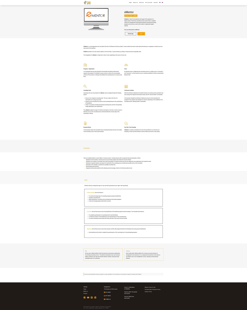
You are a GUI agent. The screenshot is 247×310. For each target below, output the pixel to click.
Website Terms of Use (150, 287)
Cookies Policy (148, 291)
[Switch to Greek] (160, 2)
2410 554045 (108, 292)
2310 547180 (127, 293)
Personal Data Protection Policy (152, 289)
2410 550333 (108, 295)
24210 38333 (127, 298)
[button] (130, 33)
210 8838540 (127, 289)
